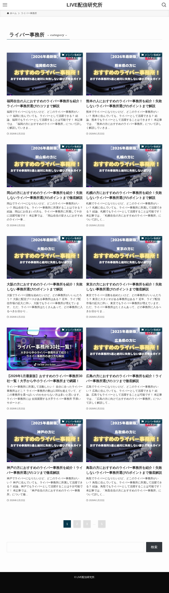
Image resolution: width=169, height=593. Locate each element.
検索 (154, 547)
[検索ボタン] (164, 5)
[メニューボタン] (5, 5)
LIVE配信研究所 (84, 4)
